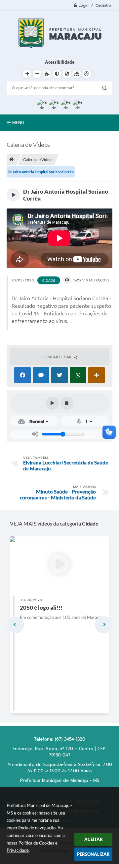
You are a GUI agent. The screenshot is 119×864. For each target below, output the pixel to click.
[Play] (52, 403)
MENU (18, 122)
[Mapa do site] (76, 74)
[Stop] (66, 403)
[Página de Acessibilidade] (86, 74)
